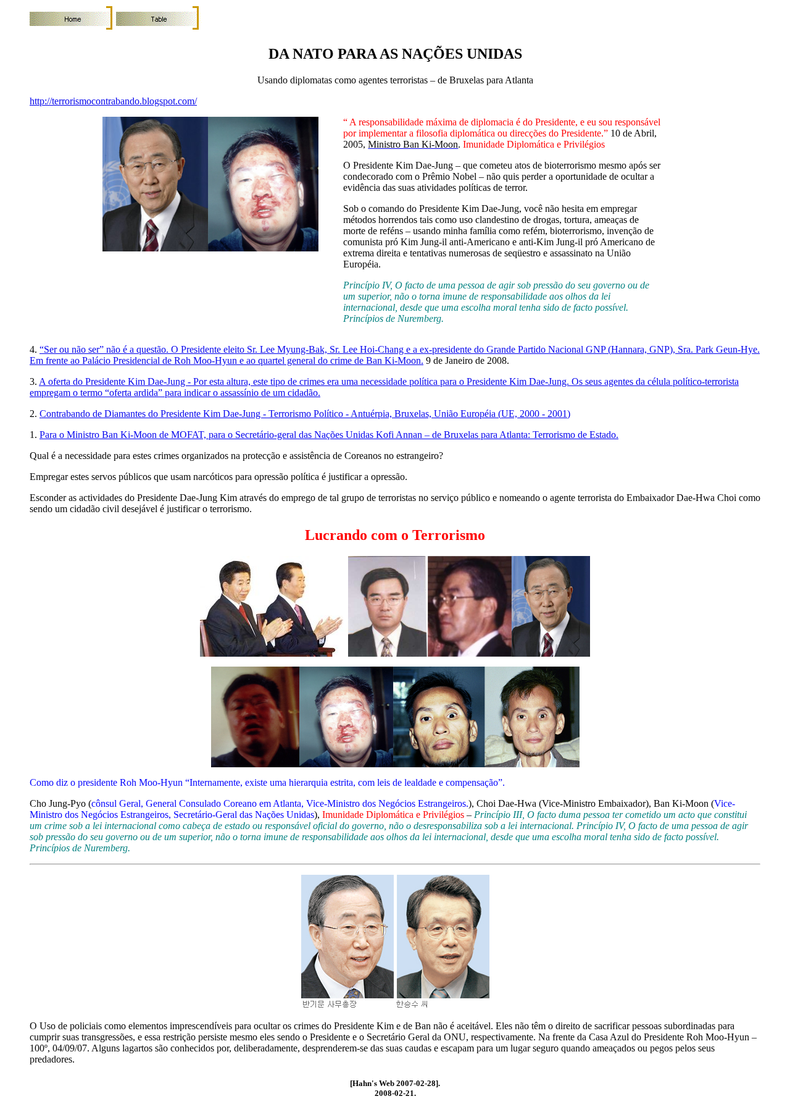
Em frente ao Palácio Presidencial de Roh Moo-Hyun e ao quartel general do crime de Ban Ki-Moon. (226, 360)
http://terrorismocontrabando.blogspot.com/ (113, 101)
